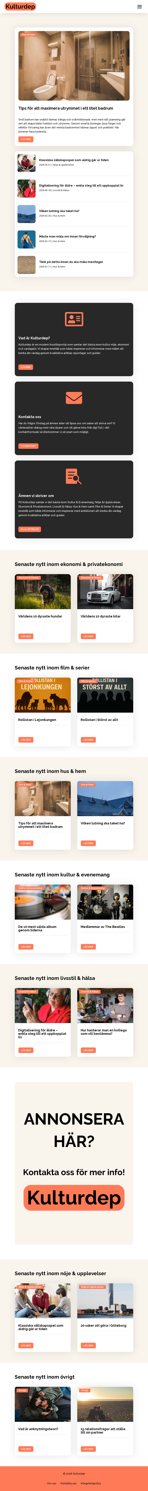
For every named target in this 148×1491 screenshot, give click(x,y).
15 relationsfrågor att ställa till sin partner (103, 1430)
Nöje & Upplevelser (63, 164)
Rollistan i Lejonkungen (37, 720)
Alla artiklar (29, 529)
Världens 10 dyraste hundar (40, 616)
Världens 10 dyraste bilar (101, 616)
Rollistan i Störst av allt (99, 720)
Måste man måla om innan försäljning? (67, 236)
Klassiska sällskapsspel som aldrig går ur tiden (74, 160)
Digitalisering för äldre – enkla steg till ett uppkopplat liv (81, 185)
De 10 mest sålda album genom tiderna (37, 928)
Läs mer (26, 367)
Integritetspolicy (91, 1483)
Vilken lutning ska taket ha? (59, 211)
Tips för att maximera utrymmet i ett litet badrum (65, 108)
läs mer (26, 139)
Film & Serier (26, 681)
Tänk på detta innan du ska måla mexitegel (71, 262)
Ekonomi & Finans (29, 577)
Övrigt (22, 1390)
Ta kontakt (28, 446)
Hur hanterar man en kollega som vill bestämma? (104, 1032)
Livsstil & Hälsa (61, 190)
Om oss (51, 1483)
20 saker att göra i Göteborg (103, 1325)
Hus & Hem (28, 34)
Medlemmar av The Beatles (103, 927)
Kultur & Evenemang (30, 888)
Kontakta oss (69, 1483)
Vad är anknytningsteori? (38, 1429)
